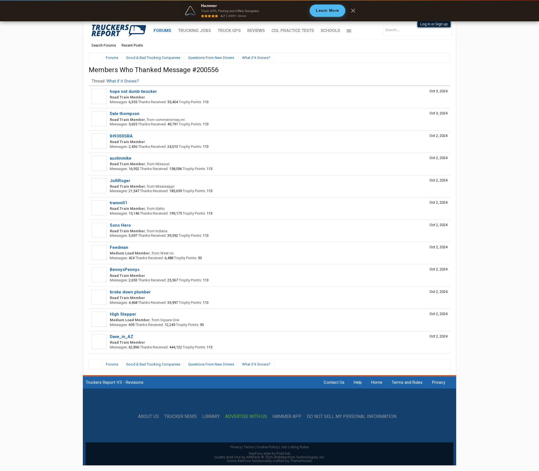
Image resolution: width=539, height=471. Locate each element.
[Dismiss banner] (353, 10)
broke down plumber (130, 292)
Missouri (163, 164)
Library (211, 416)
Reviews (256, 30)
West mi (166, 253)
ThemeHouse (301, 461)
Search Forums (104, 45)
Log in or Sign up (434, 24)
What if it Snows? (122, 81)
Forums (162, 30)
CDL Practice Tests (292, 30)
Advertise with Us (246, 416)
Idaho (160, 208)
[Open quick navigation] (442, 58)
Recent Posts (132, 45)
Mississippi (165, 186)
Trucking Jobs (194, 30)
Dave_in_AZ (121, 336)
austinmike (120, 158)
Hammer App (287, 416)
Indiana (161, 231)
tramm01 (118, 202)
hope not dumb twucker (133, 91)
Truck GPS (229, 30)
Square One (169, 320)
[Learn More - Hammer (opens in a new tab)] (269, 10)
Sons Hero (120, 225)
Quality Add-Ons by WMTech (269, 457)
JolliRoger (120, 180)
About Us (148, 416)
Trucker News (180, 416)
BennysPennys (125, 269)
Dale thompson (125, 113)
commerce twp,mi (170, 120)
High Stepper (123, 314)
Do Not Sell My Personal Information (351, 416)
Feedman (119, 247)
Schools (330, 30)
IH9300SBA (121, 136)
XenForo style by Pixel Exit (269, 453)
